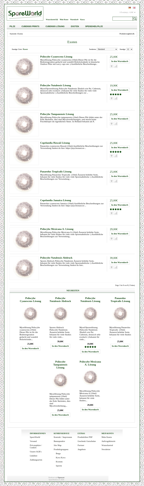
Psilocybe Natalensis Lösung (55, 85)
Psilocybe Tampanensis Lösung (57, 114)
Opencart (61, 478)
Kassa (82, 20)
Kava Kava (60, 458)
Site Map (57, 445)
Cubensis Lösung (55, 26)
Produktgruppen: (61, 449)
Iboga (58, 453)
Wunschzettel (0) (52, 20)
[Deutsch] (129, 7)
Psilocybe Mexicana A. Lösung (56, 229)
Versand (33, 441)
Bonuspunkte (59, 441)
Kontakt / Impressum (63, 437)
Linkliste (33, 456)
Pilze (12, 26)
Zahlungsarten (36, 460)
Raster (25, 49)
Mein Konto (64, 20)
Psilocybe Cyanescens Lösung (56, 56)
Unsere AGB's (35, 452)
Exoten (75, 26)
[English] (134, 7)
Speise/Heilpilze (94, 26)
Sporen (59, 466)
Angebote (82, 449)
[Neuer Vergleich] (116, 66)
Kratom (59, 462)
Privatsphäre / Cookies (36, 446)
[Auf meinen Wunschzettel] (111, 66)
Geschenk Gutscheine (87, 441)
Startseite (13, 34)
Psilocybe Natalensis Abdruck (56, 257)
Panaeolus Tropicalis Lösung (55, 171)
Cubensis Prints (30, 26)
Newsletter (106, 449)
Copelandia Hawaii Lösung (55, 142)
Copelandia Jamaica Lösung (55, 200)
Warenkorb (74, 20)
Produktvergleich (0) (127, 34)
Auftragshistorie (108, 441)
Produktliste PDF (85, 437)
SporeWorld (35, 437)
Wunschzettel (107, 445)
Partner (81, 445)
